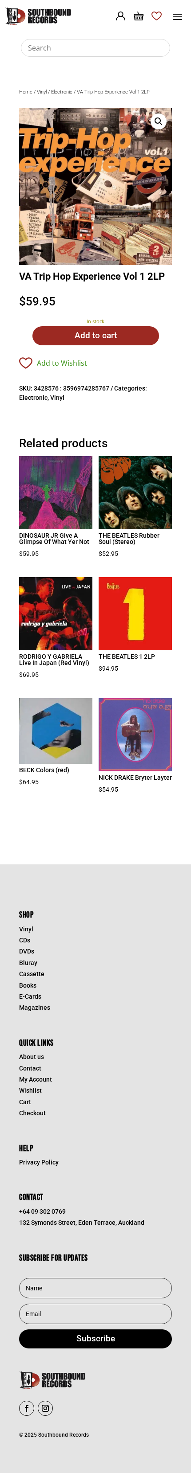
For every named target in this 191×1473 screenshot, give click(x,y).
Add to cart (96, 335)
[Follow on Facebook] (26, 1408)
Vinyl (42, 92)
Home (25, 92)
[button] (159, 121)
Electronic (61, 92)
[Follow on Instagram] (45, 1408)
